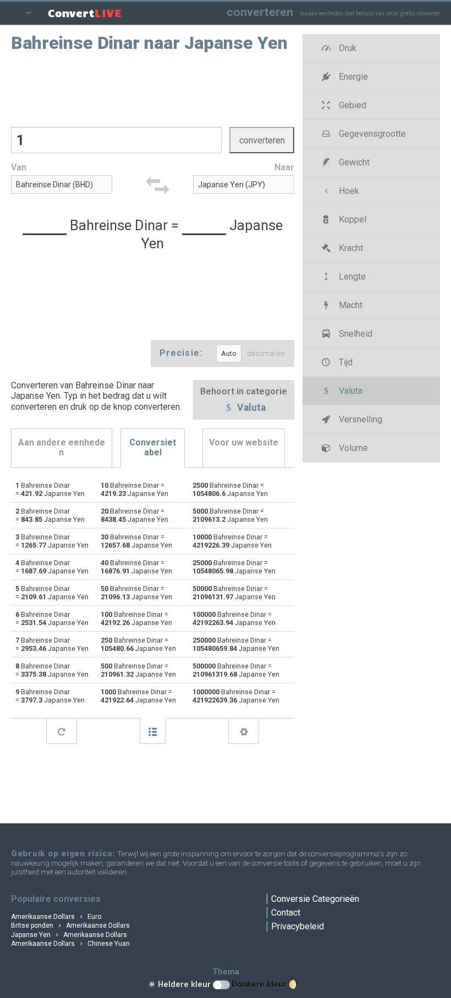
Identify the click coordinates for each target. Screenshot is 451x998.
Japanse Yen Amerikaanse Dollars (69, 935)
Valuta (250, 408)
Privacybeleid (297, 926)
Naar (284, 167)
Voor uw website (243, 442)
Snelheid (354, 333)
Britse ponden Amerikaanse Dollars (70, 925)
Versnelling (359, 419)
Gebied (351, 105)
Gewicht (353, 162)
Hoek (348, 191)
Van (18, 167)
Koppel (351, 219)
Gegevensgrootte (371, 134)
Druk (346, 48)
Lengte (351, 276)
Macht (349, 305)
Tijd (345, 362)
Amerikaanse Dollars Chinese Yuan (70, 943)
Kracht (350, 248)
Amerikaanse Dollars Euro (56, 917)
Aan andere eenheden (61, 447)
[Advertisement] (153, 88)
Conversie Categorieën (315, 899)
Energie (352, 76)
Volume (352, 448)
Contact (285, 912)
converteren (260, 12)
